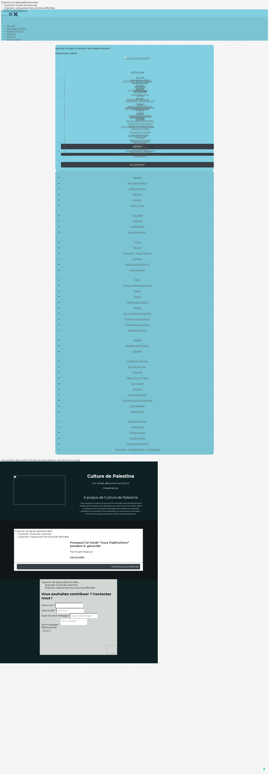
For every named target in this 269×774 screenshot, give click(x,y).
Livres (140, 95)
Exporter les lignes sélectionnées (19, 2)
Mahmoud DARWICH (137, 264)
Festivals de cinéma (137, 302)
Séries (137, 296)
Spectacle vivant (140, 141)
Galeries (140, 119)
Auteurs (137, 259)
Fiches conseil (137, 432)
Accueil (11, 26)
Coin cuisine (137, 383)
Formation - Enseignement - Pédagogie (140, 154)
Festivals (140, 137)
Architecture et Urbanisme (137, 400)
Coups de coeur (137, 232)
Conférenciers (140, 149)
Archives (137, 389)
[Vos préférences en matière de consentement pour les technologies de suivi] (264, 769)
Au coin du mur (137, 366)
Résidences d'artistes (137, 345)
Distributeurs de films (137, 324)
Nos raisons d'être (16, 28)
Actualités (140, 86)
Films (140, 105)
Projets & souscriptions (140, 123)
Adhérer (11, 34)
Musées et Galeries (140, 132)
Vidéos (140, 110)
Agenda (137, 221)
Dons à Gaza (13, 39)
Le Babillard (140, 92)
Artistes (140, 114)
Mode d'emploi (15, 31)
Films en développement (137, 285)
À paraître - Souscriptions (140, 101)
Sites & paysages (137, 395)
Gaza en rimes (137, 270)
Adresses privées (140, 129)
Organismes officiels (140, 152)
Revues (137, 247)
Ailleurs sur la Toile (137, 378)
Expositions (140, 144)
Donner (11, 36)
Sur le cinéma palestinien (140, 121)
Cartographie (137, 406)
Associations (140, 156)
